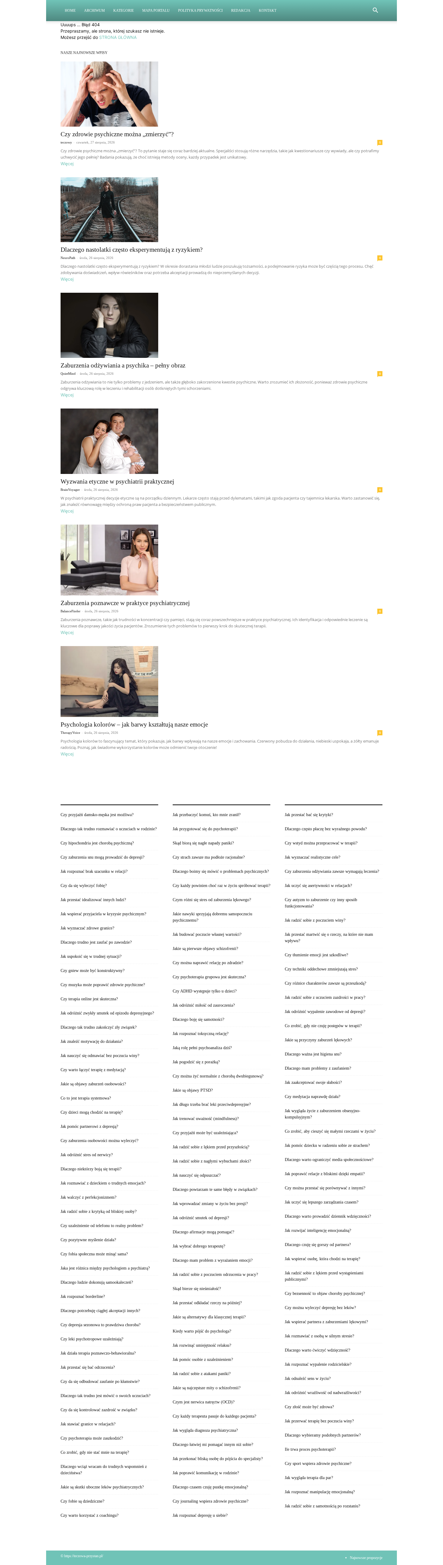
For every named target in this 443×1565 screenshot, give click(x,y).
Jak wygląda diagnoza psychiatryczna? (205, 1430)
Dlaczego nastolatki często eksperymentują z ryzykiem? (132, 249)
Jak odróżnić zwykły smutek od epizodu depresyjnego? (107, 1013)
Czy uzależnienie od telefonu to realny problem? (102, 1225)
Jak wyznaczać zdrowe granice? (87, 928)
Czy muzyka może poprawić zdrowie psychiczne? (103, 985)
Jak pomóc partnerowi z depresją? (89, 1126)
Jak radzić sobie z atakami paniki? (202, 1373)
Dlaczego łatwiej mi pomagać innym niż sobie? (213, 1444)
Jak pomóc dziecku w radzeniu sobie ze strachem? (327, 1145)
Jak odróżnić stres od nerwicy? (87, 1155)
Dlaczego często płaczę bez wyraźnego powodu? (326, 829)
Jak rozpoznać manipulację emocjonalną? (320, 1492)
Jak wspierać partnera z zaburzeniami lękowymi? (326, 1322)
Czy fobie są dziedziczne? (82, 1501)
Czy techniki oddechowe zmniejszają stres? (321, 969)
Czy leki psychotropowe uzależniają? (92, 1339)
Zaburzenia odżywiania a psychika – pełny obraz (123, 365)
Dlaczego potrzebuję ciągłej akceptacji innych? (100, 1310)
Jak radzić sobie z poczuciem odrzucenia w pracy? (215, 1274)
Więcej (67, 163)
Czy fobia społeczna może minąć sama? (94, 1254)
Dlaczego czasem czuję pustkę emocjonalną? (210, 1487)
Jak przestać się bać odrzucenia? (88, 1367)
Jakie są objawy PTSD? (193, 1090)
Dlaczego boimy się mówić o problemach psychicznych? (221, 871)
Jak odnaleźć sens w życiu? (308, 1378)
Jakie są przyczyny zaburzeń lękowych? (318, 1040)
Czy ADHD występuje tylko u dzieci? (205, 991)
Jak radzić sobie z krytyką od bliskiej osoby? (99, 1211)
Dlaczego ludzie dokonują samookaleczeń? (97, 1282)
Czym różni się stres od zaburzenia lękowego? (212, 900)
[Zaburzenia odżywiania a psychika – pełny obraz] (221, 325)
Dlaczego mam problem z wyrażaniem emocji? (213, 1260)
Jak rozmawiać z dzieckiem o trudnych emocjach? (103, 1183)
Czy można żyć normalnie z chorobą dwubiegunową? (218, 1076)
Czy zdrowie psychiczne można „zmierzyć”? (117, 134)
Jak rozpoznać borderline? (83, 1296)
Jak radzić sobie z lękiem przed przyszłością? (211, 1147)
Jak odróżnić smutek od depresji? (201, 1218)
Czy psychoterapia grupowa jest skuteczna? (209, 977)
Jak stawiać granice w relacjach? (88, 1424)
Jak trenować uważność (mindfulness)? (206, 1118)
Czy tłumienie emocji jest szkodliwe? (316, 955)
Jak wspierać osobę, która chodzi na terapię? (322, 1259)
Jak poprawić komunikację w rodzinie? (206, 1473)
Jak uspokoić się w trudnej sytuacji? (91, 956)
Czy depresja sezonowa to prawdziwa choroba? (100, 1325)
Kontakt (267, 10)
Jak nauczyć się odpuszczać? (197, 1175)
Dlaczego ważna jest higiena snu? (313, 1054)
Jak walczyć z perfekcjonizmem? (88, 1197)
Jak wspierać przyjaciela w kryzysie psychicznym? (103, 914)
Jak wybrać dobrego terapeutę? (199, 1246)
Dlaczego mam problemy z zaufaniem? (318, 1068)
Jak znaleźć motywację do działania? (92, 1041)
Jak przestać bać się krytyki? (309, 814)
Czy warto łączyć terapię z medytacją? (93, 1070)
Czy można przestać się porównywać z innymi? (325, 1188)
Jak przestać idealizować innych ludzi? (93, 900)
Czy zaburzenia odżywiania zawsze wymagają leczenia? (332, 871)
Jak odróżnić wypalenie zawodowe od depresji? (325, 1011)
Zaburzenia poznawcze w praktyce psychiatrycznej (125, 603)
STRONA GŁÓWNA (118, 37)
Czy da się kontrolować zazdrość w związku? (99, 1410)
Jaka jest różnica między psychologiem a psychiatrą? (105, 1268)
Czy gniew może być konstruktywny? (92, 970)
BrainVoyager (70, 489)
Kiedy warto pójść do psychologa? (202, 1331)
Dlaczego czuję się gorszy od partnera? (318, 1244)
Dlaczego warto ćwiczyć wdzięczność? (317, 1350)
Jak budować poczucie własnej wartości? (207, 934)
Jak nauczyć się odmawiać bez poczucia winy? (100, 1055)
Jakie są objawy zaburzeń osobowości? (93, 1084)
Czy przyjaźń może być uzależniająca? (205, 1133)
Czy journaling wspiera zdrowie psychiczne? (210, 1501)
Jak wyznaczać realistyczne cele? (312, 857)
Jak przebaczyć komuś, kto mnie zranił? (206, 814)
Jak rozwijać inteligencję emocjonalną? (318, 1230)
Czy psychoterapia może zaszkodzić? (92, 1438)
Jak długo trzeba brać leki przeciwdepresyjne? (212, 1104)
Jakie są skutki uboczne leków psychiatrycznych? (102, 1487)
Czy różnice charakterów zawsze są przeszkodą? (325, 983)
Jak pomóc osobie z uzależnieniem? (203, 1359)
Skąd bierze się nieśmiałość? (197, 1288)
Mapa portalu (156, 10)
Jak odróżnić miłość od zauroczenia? (204, 1005)
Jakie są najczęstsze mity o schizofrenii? (206, 1388)
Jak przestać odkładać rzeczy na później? (207, 1303)
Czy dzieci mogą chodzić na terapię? (92, 1112)
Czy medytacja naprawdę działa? (312, 1096)
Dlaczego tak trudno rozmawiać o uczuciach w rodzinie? (109, 829)
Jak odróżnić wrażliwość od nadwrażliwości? (323, 1392)
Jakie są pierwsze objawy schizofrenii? (205, 948)
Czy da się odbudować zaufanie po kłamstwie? (100, 1381)
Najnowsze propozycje (366, 1558)
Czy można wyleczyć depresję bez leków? (320, 1307)
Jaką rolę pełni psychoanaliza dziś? (202, 1048)
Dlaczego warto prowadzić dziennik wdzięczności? (328, 1216)
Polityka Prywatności (200, 10)
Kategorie (123, 10)
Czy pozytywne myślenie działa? (88, 1240)
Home (70, 10)
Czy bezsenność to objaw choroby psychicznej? (325, 1293)
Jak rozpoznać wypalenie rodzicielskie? (318, 1364)
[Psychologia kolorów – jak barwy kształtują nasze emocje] (221, 681)
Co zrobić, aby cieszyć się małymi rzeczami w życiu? (330, 1131)
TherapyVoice (70, 732)
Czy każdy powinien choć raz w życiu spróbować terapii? (221, 885)
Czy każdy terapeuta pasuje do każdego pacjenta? (214, 1416)
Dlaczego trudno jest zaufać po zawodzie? (96, 942)
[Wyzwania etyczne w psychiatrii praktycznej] (221, 441)
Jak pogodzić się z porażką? (196, 1062)
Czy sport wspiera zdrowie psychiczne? (318, 1463)
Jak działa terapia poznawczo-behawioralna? (98, 1353)
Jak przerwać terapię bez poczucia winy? (319, 1421)
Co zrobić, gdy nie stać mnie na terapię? (95, 1452)
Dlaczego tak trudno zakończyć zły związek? (99, 1027)
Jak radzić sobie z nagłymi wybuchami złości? (212, 1161)
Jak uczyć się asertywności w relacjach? (318, 885)
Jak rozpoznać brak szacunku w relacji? (94, 871)
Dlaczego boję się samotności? (198, 1019)
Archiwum (94, 10)
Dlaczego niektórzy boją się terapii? (91, 1169)
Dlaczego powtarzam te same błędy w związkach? (215, 1189)
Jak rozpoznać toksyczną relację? (200, 1033)
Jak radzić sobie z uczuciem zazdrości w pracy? (325, 997)
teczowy (66, 142)
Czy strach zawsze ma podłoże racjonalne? (209, 857)
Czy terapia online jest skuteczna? (89, 999)
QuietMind (68, 373)
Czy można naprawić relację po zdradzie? (208, 963)
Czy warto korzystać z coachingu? (89, 1515)
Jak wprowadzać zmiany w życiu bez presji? (210, 1203)
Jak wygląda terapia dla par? (309, 1477)
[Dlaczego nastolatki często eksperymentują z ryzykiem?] (221, 209)
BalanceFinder (70, 611)
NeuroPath (68, 258)
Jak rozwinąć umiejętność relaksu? (202, 1345)
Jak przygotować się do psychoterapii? (205, 829)
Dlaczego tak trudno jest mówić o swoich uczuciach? (105, 1395)
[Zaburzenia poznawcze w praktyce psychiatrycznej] (221, 560)
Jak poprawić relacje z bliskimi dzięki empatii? (325, 1174)
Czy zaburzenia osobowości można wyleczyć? (99, 1140)
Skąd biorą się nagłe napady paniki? (203, 843)
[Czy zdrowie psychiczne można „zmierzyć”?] (221, 94)
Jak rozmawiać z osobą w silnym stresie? (319, 1336)
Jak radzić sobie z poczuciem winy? (315, 920)
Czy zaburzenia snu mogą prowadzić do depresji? (102, 857)
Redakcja (240, 10)
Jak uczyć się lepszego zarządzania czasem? (321, 1202)
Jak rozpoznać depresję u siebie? (200, 1515)
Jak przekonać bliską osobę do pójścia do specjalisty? (218, 1458)
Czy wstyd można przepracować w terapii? (321, 843)
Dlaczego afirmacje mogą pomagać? (203, 1232)
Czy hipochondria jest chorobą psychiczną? (97, 843)
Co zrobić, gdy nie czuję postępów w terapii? (323, 1026)
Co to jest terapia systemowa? (86, 1098)
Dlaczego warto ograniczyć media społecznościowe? (329, 1159)
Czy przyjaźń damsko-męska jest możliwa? (97, 814)
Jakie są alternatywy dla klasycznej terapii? (209, 1317)
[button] (375, 11)
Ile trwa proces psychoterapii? (310, 1449)
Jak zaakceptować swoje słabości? (313, 1082)
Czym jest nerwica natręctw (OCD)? (203, 1402)
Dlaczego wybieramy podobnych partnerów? (323, 1435)
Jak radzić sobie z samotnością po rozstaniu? (322, 1506)
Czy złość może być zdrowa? (309, 1407)
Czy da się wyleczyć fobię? (84, 885)
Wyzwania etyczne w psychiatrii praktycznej (117, 481)
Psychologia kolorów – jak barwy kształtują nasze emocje (134, 724)
